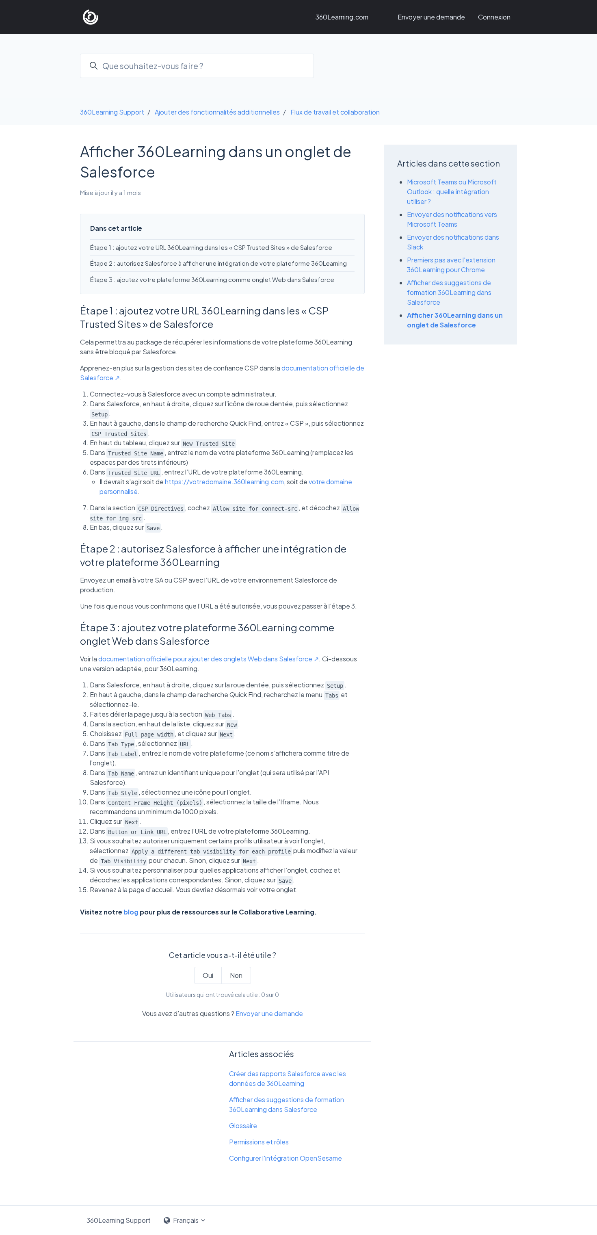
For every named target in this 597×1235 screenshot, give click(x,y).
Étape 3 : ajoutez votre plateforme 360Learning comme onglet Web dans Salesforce (212, 279)
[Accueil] (90, 17)
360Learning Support (112, 112)
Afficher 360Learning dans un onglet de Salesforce (455, 320)
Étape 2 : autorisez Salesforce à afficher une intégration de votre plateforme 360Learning (218, 263)
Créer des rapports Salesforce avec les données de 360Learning (287, 1078)
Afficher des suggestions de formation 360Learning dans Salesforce (286, 1104)
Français (186, 1220)
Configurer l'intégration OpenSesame (285, 1158)
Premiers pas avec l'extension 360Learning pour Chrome (451, 265)
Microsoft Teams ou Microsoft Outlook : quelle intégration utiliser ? (452, 192)
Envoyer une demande (431, 17)
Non (236, 975)
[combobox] (197, 66)
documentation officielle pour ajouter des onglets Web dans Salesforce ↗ (208, 658)
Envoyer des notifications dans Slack (453, 242)
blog (130, 912)
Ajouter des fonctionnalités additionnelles (217, 112)
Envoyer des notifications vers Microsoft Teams (452, 219)
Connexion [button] (494, 17)
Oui (208, 975)
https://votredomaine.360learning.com (224, 481)
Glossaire (243, 1125)
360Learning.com (342, 17)
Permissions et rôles (259, 1142)
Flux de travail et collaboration (335, 112)
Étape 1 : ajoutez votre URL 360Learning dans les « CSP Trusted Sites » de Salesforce (211, 247)
